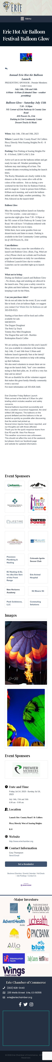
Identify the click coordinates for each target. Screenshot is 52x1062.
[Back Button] (6, 68)
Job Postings (21, 876)
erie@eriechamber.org (19, 997)
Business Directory (14, 873)
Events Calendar (29, 873)
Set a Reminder (26, 864)
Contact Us (32, 876)
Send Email (14, 855)
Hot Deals (41, 873)
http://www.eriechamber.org (21, 841)
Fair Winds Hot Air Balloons (28, 307)
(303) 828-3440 (16, 987)
